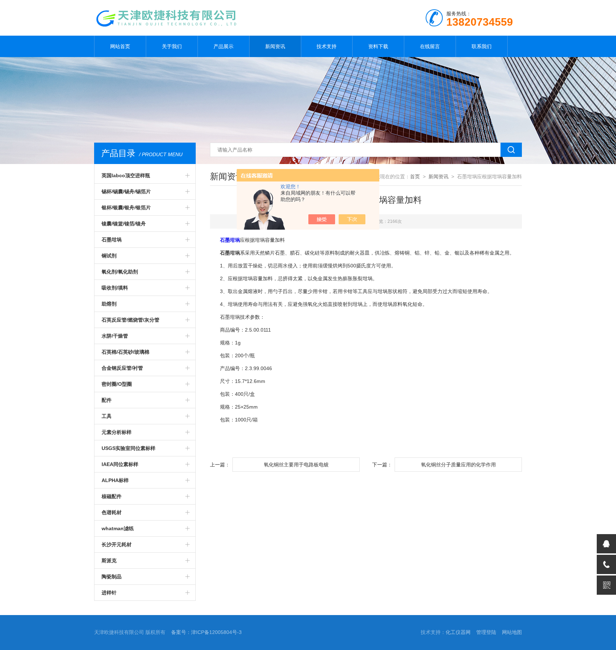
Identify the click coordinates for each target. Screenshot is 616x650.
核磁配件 (112, 496)
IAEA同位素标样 (120, 464)
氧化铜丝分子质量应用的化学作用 (458, 464)
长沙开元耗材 (117, 544)
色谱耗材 (112, 512)
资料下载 (378, 46)
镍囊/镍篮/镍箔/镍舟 (124, 223)
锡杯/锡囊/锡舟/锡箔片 (126, 191)
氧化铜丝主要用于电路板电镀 (296, 464)
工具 (107, 416)
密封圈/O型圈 (117, 384)
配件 (107, 400)
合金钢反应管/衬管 (122, 368)
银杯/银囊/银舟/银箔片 (126, 207)
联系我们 (482, 46)
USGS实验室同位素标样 (128, 448)
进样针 (109, 592)
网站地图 (512, 632)
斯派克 (109, 560)
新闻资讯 (275, 46)
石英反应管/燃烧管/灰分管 (130, 320)
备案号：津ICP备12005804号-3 (206, 632)
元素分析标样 (117, 432)
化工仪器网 (458, 632)
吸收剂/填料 (115, 288)
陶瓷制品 (112, 576)
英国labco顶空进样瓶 (126, 175)
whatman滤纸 (118, 528)
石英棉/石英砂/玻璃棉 (125, 352)
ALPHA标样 (115, 480)
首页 (415, 176)
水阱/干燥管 (115, 336)
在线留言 (430, 46)
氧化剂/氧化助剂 (120, 272)
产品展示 (223, 46)
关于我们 (172, 46)
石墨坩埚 (112, 239)
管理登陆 (486, 632)
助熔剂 (109, 304)
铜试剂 (109, 256)
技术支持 (327, 46)
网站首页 (120, 46)
